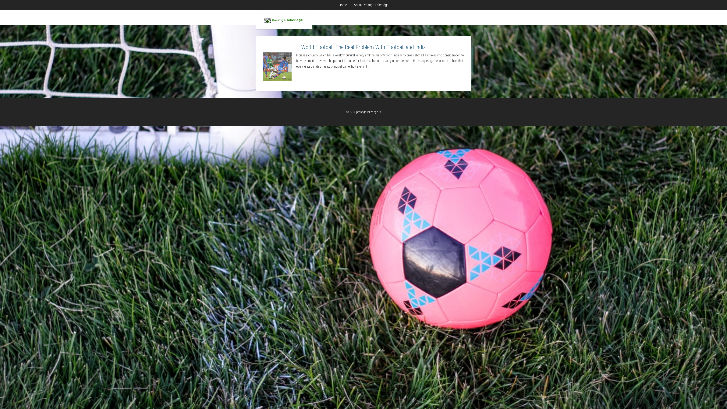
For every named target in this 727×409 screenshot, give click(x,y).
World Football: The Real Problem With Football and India (363, 47)
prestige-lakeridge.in (284, 19)
